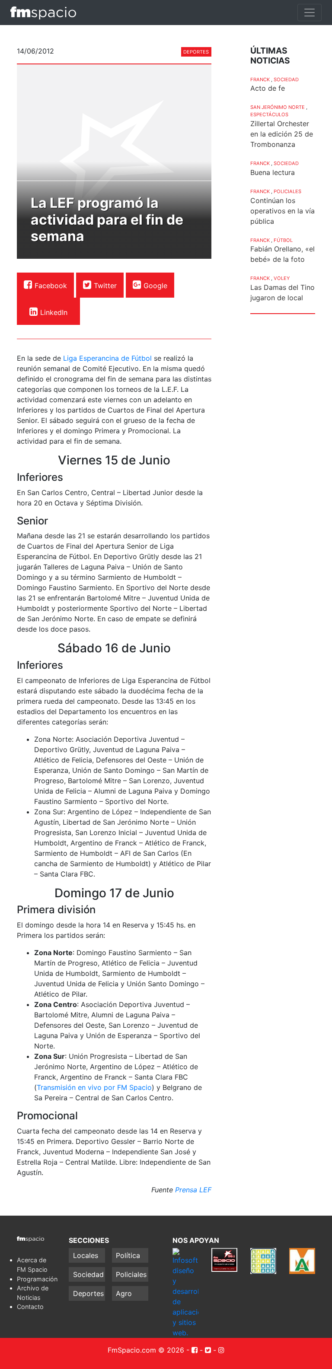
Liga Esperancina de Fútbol (107, 358)
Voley (282, 278)
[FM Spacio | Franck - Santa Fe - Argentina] (43, 12)
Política (128, 1255)
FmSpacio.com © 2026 (146, 1350)
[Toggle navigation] (309, 12)
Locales (85, 1255)
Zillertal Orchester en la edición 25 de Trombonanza (281, 134)
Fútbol (283, 240)
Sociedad (286, 79)
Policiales (287, 191)
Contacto (30, 1306)
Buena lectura (272, 172)
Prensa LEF (193, 1189)
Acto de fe (267, 88)
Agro (124, 1293)
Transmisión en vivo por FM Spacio (94, 1087)
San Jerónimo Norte (277, 107)
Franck (260, 79)
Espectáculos (269, 114)
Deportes (196, 52)
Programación (37, 1279)
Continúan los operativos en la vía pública (282, 211)
